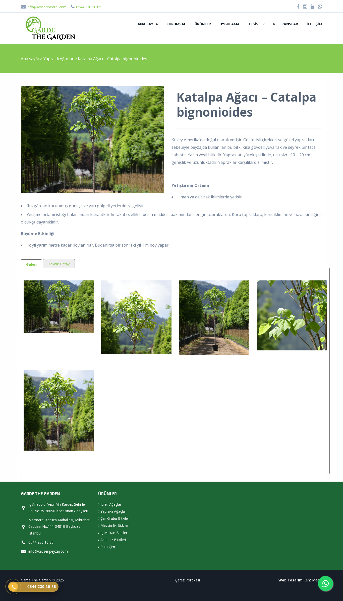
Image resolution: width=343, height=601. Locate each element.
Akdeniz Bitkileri (112, 539)
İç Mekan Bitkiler (113, 532)
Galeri (31, 264)
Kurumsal (176, 24)
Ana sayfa (148, 24)
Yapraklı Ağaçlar (59, 58)
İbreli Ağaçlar (110, 504)
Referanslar (285, 24)
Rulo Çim (107, 546)
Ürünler (203, 24)
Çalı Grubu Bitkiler (114, 518)
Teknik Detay (59, 264)
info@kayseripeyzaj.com (46, 7)
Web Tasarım (290, 580)
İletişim (314, 24)
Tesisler (256, 24)
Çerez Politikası (187, 580)
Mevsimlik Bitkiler (114, 525)
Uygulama (229, 24)
